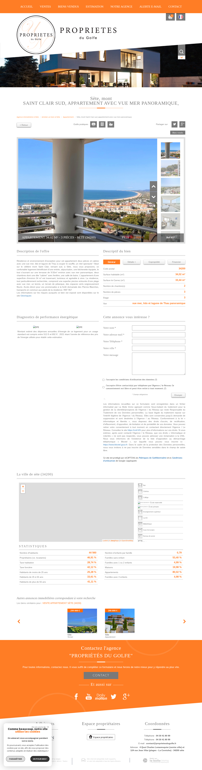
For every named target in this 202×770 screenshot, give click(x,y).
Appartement (68, 117)
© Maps (114, 540)
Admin (59, 761)
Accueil (26, 6)
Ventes (45, 6)
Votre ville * (109, 348)
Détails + (132, 262)
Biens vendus (68, 6)
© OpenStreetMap (126, 540)
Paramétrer (15, 759)
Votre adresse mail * (113, 334)
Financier (176, 262)
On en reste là (39, 727)
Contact (175, 6)
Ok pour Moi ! (40, 759)
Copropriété (154, 262)
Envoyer (178, 395)
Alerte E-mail (150, 6)
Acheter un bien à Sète (51, 117)
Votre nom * (109, 327)
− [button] (23, 491)
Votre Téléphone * (112, 341)
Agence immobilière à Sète (28, 117)
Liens (54, 761)
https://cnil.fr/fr (134, 430)
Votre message (110, 355)
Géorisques (26, 295)
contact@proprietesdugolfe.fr (161, 743)
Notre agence (121, 6)
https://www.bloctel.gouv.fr (115, 444)
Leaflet (105, 540)
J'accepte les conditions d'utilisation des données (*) (131, 379)
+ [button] (23, 486)
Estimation (94, 6)
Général (111, 262)
